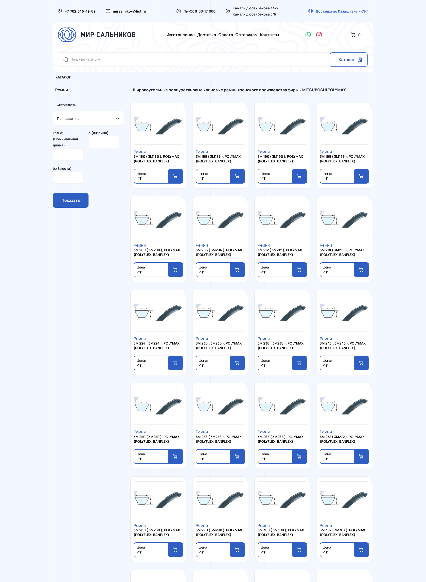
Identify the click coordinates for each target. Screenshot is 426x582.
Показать (70, 200)
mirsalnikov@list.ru (129, 11)
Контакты (269, 34)
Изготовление (180, 34)
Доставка (206, 34)
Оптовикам (246, 34)
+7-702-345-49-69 (80, 11)
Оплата (225, 34)
